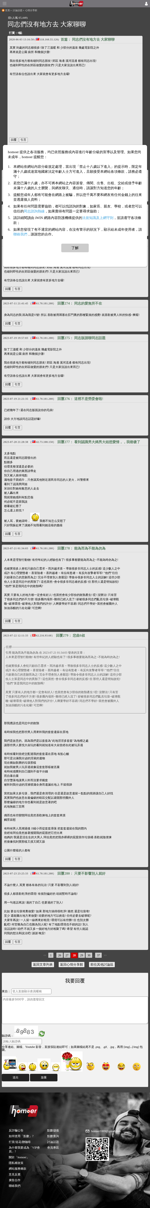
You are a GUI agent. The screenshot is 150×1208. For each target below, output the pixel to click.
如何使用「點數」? (21, 1136)
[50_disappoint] (32, 1066)
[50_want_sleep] (136, 1066)
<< (44, 955)
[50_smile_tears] (121, 1066)
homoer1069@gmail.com (106, 1131)
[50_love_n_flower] (71, 1061)
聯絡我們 (14, 1185)
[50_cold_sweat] (90, 1066)
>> (105, 955)
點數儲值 (53, 1130)
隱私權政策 (16, 1162)
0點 (20, 32)
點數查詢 (53, 1136)
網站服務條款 (17, 1168)
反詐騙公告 (16, 1130)
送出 (15, 1077)
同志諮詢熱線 (34, 211)
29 (81, 955)
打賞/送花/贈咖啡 (20, 1141)
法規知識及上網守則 (97, 218)
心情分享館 (31, 10)
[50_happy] (55, 1066)
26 (59, 955)
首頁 (7, 10)
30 (88, 955)
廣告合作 (14, 1180)
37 (98, 955)
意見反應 (14, 1174)
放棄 (44, 1077)
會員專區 (53, 1147)
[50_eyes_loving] (106, 1066)
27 (66, 955)
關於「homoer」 (19, 1157)
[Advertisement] (75, 105)
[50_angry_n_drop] (9, 1063)
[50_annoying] (22, 1066)
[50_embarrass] (44, 1064)
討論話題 (17, 10)
